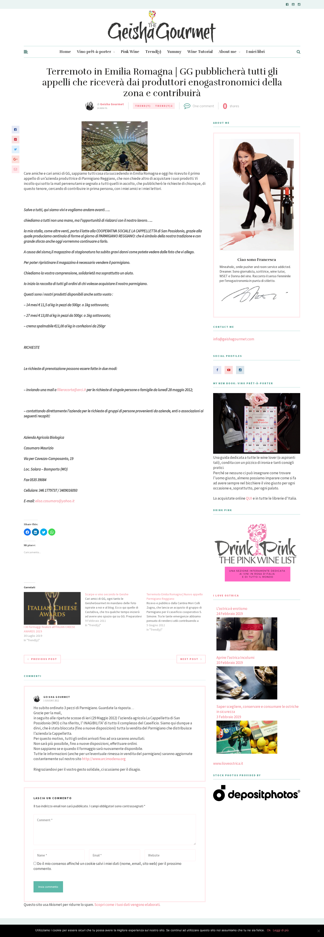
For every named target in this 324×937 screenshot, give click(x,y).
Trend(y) (153, 51)
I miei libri (255, 51)
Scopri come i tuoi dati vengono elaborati (127, 904)
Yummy (174, 51)
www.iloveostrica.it (228, 763)
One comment (203, 106)
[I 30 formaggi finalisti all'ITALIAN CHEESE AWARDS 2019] (52, 608)
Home (65, 51)
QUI (249, 498)
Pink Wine (130, 51)
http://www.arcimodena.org (104, 758)
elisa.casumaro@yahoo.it (54, 500)
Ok (269, 930)
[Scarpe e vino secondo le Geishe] (116, 609)
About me (227, 51)
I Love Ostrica (226, 595)
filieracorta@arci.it (71, 389)
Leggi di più (281, 930)
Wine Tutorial (200, 51)
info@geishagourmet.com (233, 339)
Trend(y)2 (164, 105)
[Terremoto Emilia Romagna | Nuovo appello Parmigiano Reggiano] (177, 612)
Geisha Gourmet (112, 104)
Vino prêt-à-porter (94, 51)
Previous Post (44, 659)
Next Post (189, 659)
